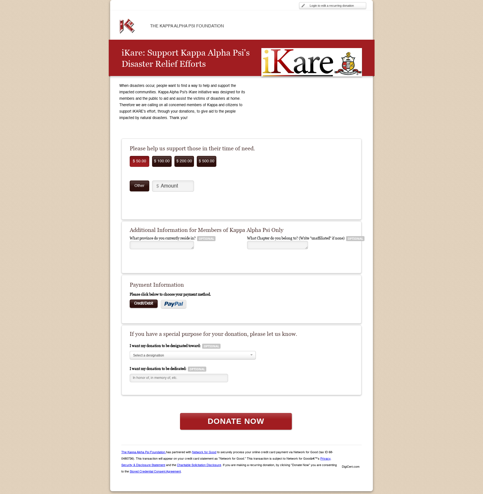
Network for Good (204, 452)
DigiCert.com (350, 467)
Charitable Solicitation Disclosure (199, 465)
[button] (350, 457)
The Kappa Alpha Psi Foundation (143, 452)
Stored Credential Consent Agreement (155, 471)
